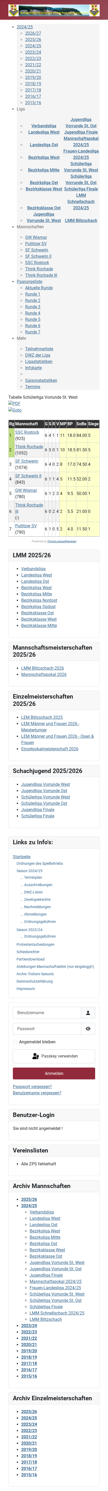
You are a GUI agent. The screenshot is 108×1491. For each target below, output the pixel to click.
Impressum (26, 989)
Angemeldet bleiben (37, 1041)
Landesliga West (44, 132)
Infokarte (33, 367)
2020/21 (33, 71)
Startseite (21, 856)
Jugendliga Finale (81, 132)
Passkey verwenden (59, 1056)
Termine (32, 386)
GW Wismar (36, 237)
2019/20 (33, 77)
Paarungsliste (29, 281)
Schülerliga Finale (81, 188)
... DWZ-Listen (31, 892)
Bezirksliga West (44, 157)
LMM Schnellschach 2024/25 (81, 201)
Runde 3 (32, 306)
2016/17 (33, 96)
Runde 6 (32, 325)
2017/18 (33, 90)
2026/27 (33, 33)
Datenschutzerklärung (35, 981)
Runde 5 (32, 319)
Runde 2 (32, 300)
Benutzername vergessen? (37, 1092)
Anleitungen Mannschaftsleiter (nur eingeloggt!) (55, 966)
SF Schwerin (36, 249)
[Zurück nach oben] (99, 1481)
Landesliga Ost (44, 144)
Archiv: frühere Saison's (35, 974)
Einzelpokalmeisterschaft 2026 (49, 748)
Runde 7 (32, 332)
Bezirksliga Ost (44, 182)
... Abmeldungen (33, 914)
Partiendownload (31, 959)
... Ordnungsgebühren (38, 921)
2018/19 (33, 83)
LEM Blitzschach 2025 (42, 717)
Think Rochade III (41, 275)
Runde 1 (32, 294)
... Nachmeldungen (35, 907)
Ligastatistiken (38, 361)
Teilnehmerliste (39, 348)
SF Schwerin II (38, 256)
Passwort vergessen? (32, 1086)
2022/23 (33, 58)
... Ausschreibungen (36, 885)
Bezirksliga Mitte (44, 170)
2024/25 (25, 26)
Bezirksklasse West (44, 188)
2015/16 (33, 102)
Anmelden (54, 1073)
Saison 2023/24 (29, 930)
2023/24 (33, 52)
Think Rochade (39, 268)
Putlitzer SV (36, 243)
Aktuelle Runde (39, 287)
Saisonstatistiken (41, 380)
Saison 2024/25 (29, 871)
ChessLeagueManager (62, 541)
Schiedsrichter (28, 952)
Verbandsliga (43, 125)
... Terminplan (31, 877)
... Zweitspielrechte (35, 899)
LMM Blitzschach (81, 220)
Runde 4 (32, 313)
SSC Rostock (37, 262)
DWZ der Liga (37, 355)
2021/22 (33, 64)
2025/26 (33, 39)
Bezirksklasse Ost (44, 207)
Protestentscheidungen (36, 944)
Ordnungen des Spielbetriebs (40, 863)
